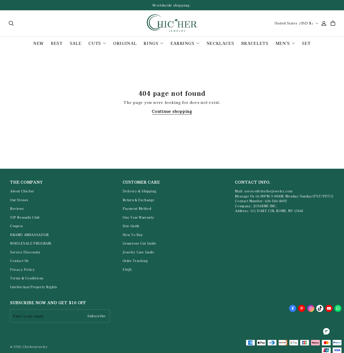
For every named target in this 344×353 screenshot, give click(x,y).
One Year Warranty (138, 217)
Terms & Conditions (27, 278)
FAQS (127, 269)
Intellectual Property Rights (33, 287)
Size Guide (131, 226)
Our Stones (19, 200)
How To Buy (133, 234)
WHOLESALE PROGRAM (30, 243)
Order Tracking (135, 260)
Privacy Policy (22, 269)
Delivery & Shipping (140, 191)
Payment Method (137, 208)
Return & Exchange (139, 200)
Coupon (16, 226)
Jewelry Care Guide (138, 252)
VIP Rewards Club (25, 217)
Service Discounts (25, 252)
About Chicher (22, 191)
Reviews (17, 208)
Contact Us (19, 260)
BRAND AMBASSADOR (29, 234)
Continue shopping (172, 111)
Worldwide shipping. (172, 5)
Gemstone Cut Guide (139, 243)
